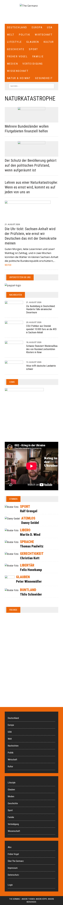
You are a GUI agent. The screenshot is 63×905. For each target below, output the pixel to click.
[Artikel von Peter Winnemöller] (10, 583)
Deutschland (17, 27)
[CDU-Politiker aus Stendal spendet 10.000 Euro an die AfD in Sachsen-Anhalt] (14, 329)
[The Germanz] (29, 6)
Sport (33, 49)
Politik (24, 34)
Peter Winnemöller (29, 581)
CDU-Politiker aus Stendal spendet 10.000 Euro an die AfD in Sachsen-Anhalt (41, 329)
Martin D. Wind (30, 535)
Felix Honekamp (31, 570)
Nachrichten (15, 295)
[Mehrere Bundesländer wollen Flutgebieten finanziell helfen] (31, 120)
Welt (10, 34)
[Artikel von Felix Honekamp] (12, 565)
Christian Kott (29, 558)
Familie (38, 56)
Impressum (13, 868)
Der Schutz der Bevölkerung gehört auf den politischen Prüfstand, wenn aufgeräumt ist (30, 165)
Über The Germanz (16, 861)
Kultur (49, 41)
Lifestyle (14, 41)
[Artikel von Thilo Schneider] (12, 590)
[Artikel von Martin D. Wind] (12, 530)
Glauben (32, 41)
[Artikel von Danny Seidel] (12, 518)
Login (10, 884)
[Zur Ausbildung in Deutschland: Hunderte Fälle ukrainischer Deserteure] (14, 309)
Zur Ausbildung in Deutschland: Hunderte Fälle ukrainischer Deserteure (40, 309)
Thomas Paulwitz (31, 546)
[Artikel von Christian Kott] (12, 554)
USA (50, 27)
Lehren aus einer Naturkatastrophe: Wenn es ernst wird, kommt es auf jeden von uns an (31, 187)
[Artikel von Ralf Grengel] (12, 506)
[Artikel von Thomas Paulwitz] (12, 542)
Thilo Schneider (31, 594)
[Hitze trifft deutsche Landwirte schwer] (14, 369)
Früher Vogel (17, 56)
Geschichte (15, 49)
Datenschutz (13, 874)
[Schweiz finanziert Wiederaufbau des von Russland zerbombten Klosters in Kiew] (14, 349)
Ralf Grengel (28, 511)
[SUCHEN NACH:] (31, 85)
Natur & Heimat (19, 78)
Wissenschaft (18, 70)
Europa (37, 27)
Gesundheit (44, 78)
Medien (12, 63)
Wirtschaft (44, 34)
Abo (9, 847)
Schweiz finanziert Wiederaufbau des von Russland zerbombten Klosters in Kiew (41, 349)
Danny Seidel (30, 523)
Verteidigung (32, 63)
